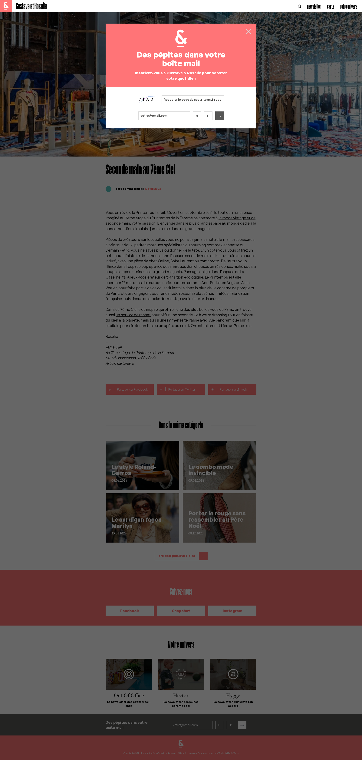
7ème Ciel (114, 347)
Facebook (129, 610)
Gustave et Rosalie (31, 6)
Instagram (232, 610)
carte (330, 7)
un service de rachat (133, 314)
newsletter (314, 7)
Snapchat (181, 610)
